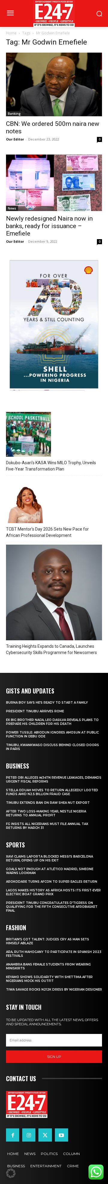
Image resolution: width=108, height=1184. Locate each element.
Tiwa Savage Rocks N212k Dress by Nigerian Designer (54, 989)
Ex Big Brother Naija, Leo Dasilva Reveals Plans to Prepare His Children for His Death (52, 722)
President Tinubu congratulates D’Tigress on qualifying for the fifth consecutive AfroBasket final (52, 907)
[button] (11, 1173)
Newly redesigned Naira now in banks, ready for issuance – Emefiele (49, 226)
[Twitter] (45, 1135)
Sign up (54, 1057)
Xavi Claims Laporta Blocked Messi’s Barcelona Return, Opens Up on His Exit (49, 858)
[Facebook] (12, 1135)
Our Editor (15, 139)
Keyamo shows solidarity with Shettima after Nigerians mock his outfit (49, 979)
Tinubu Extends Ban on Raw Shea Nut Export (48, 803)
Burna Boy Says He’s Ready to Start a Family (47, 703)
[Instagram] (28, 1135)
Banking (14, 113)
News (12, 208)
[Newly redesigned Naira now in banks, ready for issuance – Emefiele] (54, 183)
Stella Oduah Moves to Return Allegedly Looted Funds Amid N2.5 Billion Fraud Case (52, 792)
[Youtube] (61, 1135)
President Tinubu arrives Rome (35, 711)
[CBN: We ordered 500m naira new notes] (54, 84)
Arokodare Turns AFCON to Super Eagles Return (51, 882)
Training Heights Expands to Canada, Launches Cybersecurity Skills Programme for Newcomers (51, 649)
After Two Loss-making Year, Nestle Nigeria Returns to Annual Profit (46, 813)
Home (11, 33)
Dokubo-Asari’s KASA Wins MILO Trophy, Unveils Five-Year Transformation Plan (51, 465)
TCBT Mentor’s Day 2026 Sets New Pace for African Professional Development (47, 532)
